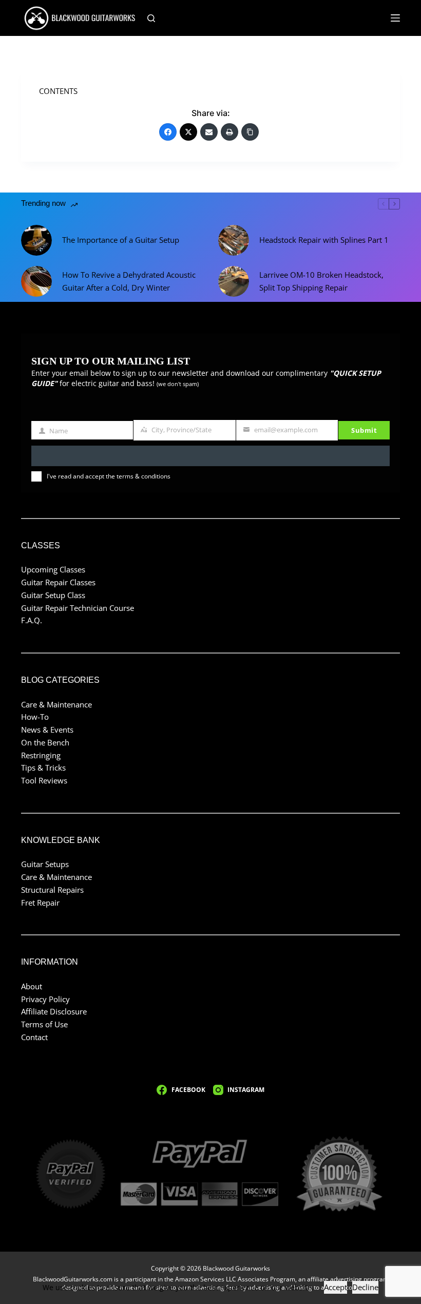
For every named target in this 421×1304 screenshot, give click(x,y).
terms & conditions (143, 476)
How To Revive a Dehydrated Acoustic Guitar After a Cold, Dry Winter (129, 281)
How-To (35, 717)
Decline (365, 1287)
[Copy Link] (250, 132)
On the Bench (45, 742)
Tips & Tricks (43, 767)
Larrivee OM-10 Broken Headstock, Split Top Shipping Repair (321, 281)
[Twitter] (188, 132)
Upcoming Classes (53, 569)
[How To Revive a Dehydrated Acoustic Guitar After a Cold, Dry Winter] (36, 281)
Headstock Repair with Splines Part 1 (324, 240)
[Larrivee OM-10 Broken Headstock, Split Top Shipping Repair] (233, 281)
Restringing (41, 755)
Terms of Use (44, 1024)
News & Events (47, 729)
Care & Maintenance (56, 704)
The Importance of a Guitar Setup (120, 240)
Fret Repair (40, 902)
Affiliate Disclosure (54, 1011)
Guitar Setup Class (53, 595)
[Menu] (395, 18)
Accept (335, 1287)
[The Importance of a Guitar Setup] (36, 240)
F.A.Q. (31, 620)
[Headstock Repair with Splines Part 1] (233, 240)
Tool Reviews (44, 780)
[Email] (209, 132)
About (31, 986)
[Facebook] (168, 132)
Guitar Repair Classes (58, 582)
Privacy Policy (45, 999)
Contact (34, 1037)
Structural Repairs (52, 890)
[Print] (229, 132)
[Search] (151, 18)
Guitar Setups (45, 864)
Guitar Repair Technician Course (77, 608)
